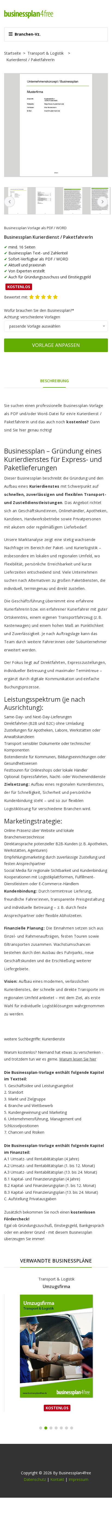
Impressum (78, 1479)
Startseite (12, 53)
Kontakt (57, 1479)
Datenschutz (35, 1479)
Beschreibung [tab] (54, 380)
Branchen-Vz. (28, 34)
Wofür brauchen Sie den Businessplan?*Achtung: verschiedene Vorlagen (39, 314)
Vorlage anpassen (56, 345)
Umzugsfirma (56, 1286)
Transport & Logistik (45, 53)
